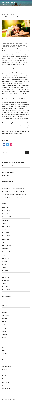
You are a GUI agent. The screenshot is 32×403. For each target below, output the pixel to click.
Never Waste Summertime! (9, 172)
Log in (4, 379)
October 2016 (6, 248)
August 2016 (5, 255)
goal (3, 325)
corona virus (5, 315)
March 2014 (5, 258)
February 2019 (6, 236)
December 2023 (6, 210)
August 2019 (5, 229)
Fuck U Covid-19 (6, 175)
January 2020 (5, 223)
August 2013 (5, 264)
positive (4, 340)
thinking (4, 350)
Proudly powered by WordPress (10, 399)
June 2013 (5, 267)
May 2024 (5, 207)
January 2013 (5, 283)
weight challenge (6, 366)
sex (3, 344)
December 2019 (6, 226)
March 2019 (5, 233)
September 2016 (6, 252)
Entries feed (5, 382)
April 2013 (5, 274)
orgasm (4, 337)
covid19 (4, 318)
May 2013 (5, 271)
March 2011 (5, 286)
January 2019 (5, 239)
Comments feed (6, 385)
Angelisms (8, 2)
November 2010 (6, 296)
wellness (4, 369)
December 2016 (6, 245)
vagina (4, 363)
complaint (5, 312)
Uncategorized (6, 359)
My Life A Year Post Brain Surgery (16, 188)
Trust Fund (5, 353)
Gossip (4, 328)
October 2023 (6, 213)
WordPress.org (6, 388)
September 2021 (6, 217)
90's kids (4, 306)
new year (4, 334)
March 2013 (5, 277)
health (4, 331)
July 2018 (4, 242)
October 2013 (6, 261)
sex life (4, 347)
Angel (4, 188)
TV (3, 356)
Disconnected (17, 185)
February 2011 (6, 290)
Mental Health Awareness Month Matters (13, 162)
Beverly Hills (5, 309)
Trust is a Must (6, 169)
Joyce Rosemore (6, 185)
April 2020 (5, 220)
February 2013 (6, 280)
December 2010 (6, 293)
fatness (4, 321)
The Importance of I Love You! (12, 17)
